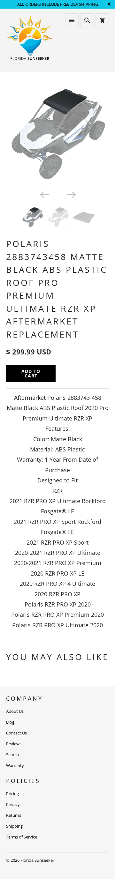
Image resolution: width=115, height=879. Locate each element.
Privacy (13, 804)
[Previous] (44, 194)
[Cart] (102, 20)
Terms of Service (21, 837)
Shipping (14, 826)
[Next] (71, 194)
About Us (15, 711)
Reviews (13, 744)
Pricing (12, 793)
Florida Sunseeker (37, 860)
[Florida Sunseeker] (30, 39)
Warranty (15, 765)
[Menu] (72, 20)
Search (12, 754)
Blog (10, 722)
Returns (13, 815)
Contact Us (16, 733)
